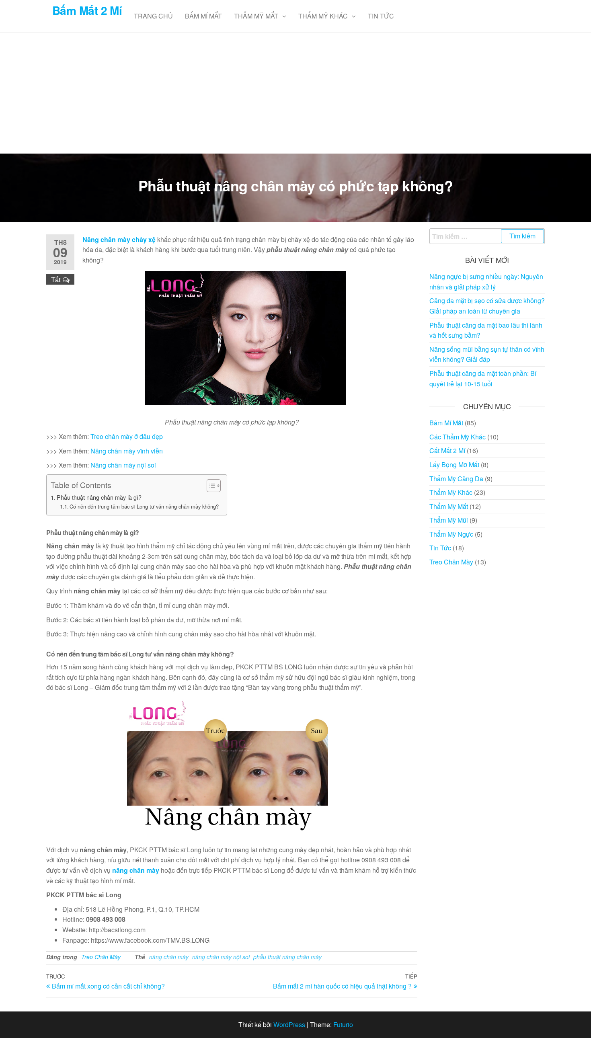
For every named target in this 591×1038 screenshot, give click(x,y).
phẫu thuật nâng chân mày (287, 957)
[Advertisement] (295, 93)
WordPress (289, 1024)
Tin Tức (381, 16)
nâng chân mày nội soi (221, 957)
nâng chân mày (135, 870)
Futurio (343, 1024)
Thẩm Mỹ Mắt (256, 16)
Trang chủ (153, 16)
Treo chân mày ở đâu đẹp (126, 436)
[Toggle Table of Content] (210, 485)
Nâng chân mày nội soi (123, 465)
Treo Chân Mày (101, 957)
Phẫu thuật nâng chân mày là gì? (99, 497)
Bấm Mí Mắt (203, 16)
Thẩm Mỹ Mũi (448, 520)
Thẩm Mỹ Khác (323, 16)
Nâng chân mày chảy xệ (119, 239)
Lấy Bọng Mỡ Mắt (454, 464)
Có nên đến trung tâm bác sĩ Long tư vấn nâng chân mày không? (144, 506)
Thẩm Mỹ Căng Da (456, 478)
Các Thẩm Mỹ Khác (457, 436)
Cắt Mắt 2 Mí (447, 450)
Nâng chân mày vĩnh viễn (126, 450)
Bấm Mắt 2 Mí (87, 10)
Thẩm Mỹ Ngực (451, 534)
